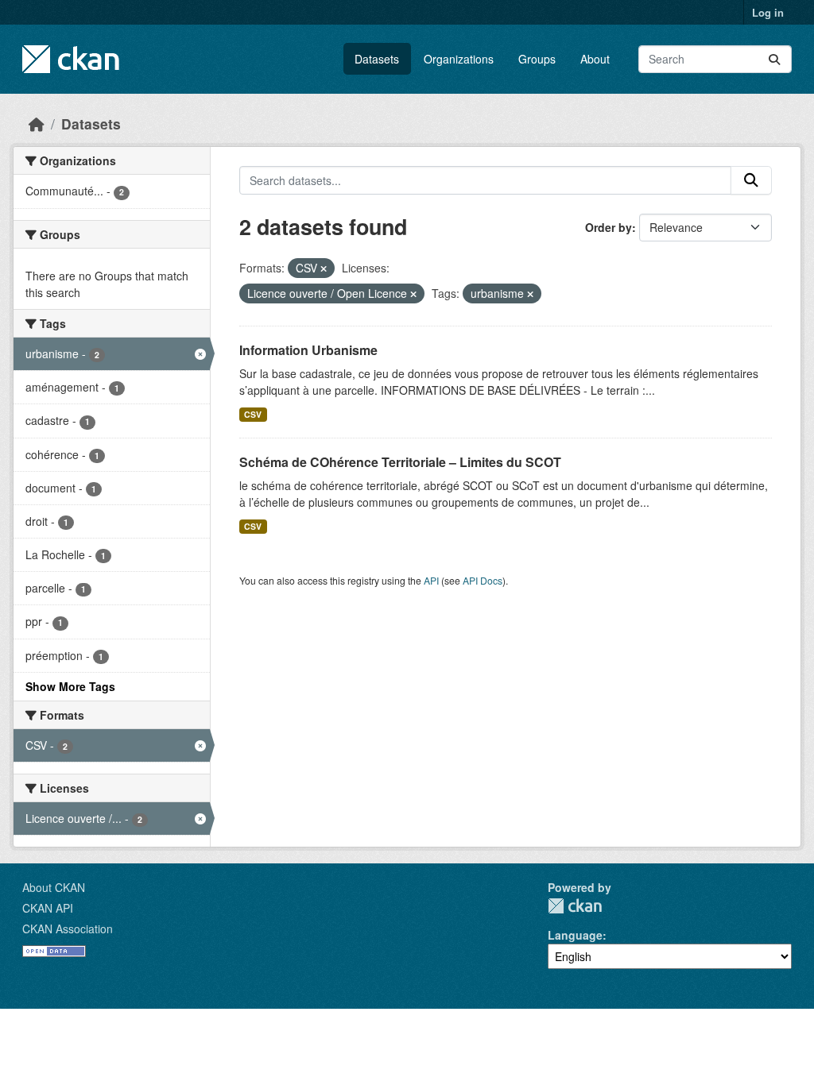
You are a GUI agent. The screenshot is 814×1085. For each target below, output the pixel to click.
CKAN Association (67, 928)
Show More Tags (70, 686)
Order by (608, 227)
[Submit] (774, 59)
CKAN (575, 906)
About (595, 59)
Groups (537, 59)
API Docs (482, 580)
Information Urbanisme (308, 350)
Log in (768, 12)
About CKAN (53, 887)
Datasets (377, 59)
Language (575, 935)
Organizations (459, 59)
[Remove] (323, 268)
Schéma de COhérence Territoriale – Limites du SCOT (400, 462)
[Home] (37, 123)
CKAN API (47, 908)
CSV (253, 414)
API (431, 580)
